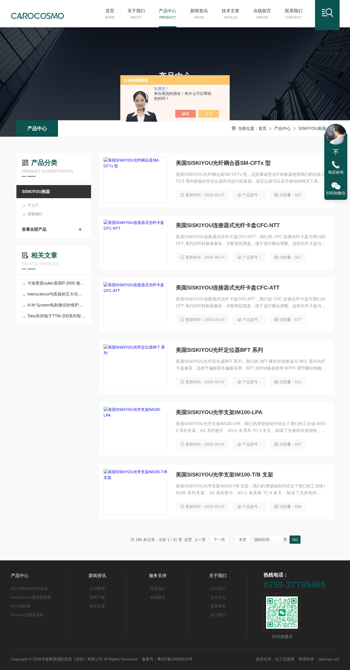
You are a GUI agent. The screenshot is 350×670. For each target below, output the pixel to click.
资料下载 (97, 597)
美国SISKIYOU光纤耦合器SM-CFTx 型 (223, 163)
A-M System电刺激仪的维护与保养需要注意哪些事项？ (56, 305)
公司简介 (218, 588)
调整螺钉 (35, 214)
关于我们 (136, 13)
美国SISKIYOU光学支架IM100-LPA (219, 412)
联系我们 (293, 13)
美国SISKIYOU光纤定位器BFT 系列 (219, 350)
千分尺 (33, 205)
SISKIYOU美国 (312, 128)
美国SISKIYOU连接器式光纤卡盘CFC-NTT (228, 225)
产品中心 (167, 13)
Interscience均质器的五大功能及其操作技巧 (56, 294)
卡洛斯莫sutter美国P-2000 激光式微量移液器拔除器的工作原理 (56, 283)
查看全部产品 (34, 229)
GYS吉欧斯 (20, 606)
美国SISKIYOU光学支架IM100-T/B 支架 (224, 475)
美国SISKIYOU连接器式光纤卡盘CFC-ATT (227, 288)
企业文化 (218, 597)
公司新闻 (97, 588)
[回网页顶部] (336, 152)
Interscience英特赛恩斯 (31, 597)
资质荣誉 (218, 606)
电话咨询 (335, 172)
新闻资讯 (199, 13)
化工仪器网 (284, 659)
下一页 (219, 539)
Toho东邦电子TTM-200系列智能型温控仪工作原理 (56, 316)
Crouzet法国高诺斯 (27, 615)
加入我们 (218, 615)
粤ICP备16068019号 (174, 659)
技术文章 (230, 13)
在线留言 (262, 13)
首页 (110, 13)
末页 (242, 539)
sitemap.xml (328, 659)
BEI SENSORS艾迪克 (29, 588)
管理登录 (306, 659)
